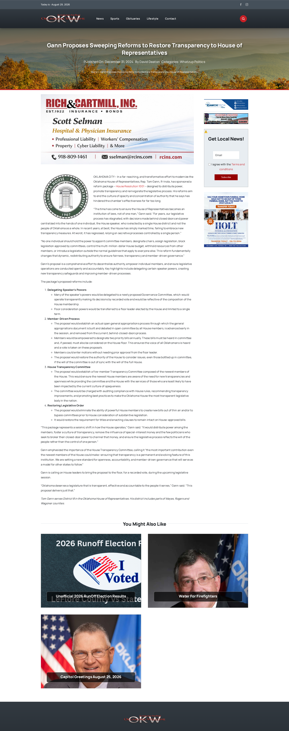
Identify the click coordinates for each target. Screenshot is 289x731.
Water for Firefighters (198, 596)
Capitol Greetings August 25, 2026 (91, 676)
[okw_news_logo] (63, 15)
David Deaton (149, 62)
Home (94, 71)
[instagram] (247, 4)
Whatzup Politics (192, 62)
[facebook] (240, 4)
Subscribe (226, 177)
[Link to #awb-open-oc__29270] (243, 18)
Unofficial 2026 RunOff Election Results (91, 596)
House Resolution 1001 (130, 186)
